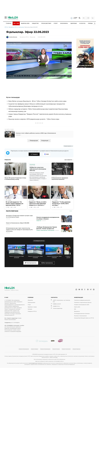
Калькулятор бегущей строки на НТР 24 (84, 318)
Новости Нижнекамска (24, 349)
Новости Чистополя (66, 349)
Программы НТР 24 (13, 27)
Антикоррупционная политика (82, 313)
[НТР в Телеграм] (88, 289)
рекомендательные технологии (35, 363)
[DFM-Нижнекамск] (53, 341)
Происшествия (46, 23)
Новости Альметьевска (45, 349)
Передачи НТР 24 (32, 311)
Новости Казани (34, 349)
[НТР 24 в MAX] (76, 289)
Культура (82, 23)
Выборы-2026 (25, 23)
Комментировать (67, 146)
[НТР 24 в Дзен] (93, 289)
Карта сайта (77, 306)
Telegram (35, 154)
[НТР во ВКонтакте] (82, 289)
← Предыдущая (33, 140)
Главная (8, 23)
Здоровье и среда (32, 306)
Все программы (48, 263)
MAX (47, 154)
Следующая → (45, 140)
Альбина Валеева (13, 37)
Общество (35, 23)
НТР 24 (6, 27)
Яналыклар (21, 27)
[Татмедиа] (42, 341)
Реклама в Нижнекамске (80, 315)
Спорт (56, 23)
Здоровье (73, 23)
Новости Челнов (56, 349)
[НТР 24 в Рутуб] (91, 289)
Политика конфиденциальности (82, 300)
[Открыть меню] (6, 17)
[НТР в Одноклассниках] (85, 289)
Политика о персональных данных (82, 302)
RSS (75, 309)
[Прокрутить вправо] (94, 23)
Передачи (91, 23)
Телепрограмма (31, 263)
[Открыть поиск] (79, 18)
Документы (77, 311)
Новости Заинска (76, 349)
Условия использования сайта (81, 304)
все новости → (69, 159)
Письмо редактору (57, 308)
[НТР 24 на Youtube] (79, 289)
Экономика (64, 23)
